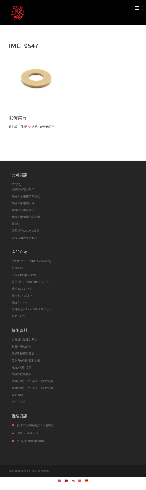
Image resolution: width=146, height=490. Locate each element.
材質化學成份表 (22, 347)
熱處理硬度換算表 (23, 354)
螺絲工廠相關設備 (23, 203)
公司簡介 (17, 184)
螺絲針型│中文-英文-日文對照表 (33, 381)
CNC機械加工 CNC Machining (31, 261)
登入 (29, 127)
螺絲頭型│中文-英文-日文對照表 (33, 388)
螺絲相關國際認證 (23, 210)
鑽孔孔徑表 (19, 402)
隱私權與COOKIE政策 (26, 231)
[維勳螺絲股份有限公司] (51, 12)
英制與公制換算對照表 (26, 360)
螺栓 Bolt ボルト (22, 295)
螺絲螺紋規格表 (22, 374)
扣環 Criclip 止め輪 (24, 275)
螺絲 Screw (19, 302)
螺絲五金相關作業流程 (26, 196)
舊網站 (16, 224)
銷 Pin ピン (19, 316)
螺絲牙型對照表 (22, 367)
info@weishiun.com (30, 441)
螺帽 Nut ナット (22, 289)
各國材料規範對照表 (24, 340)
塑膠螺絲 (17, 268)
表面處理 (17, 395)
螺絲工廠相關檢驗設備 (26, 217)
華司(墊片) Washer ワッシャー (32, 282)
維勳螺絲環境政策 (23, 189)
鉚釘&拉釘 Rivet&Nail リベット (32, 309)
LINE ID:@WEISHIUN (24, 238)
